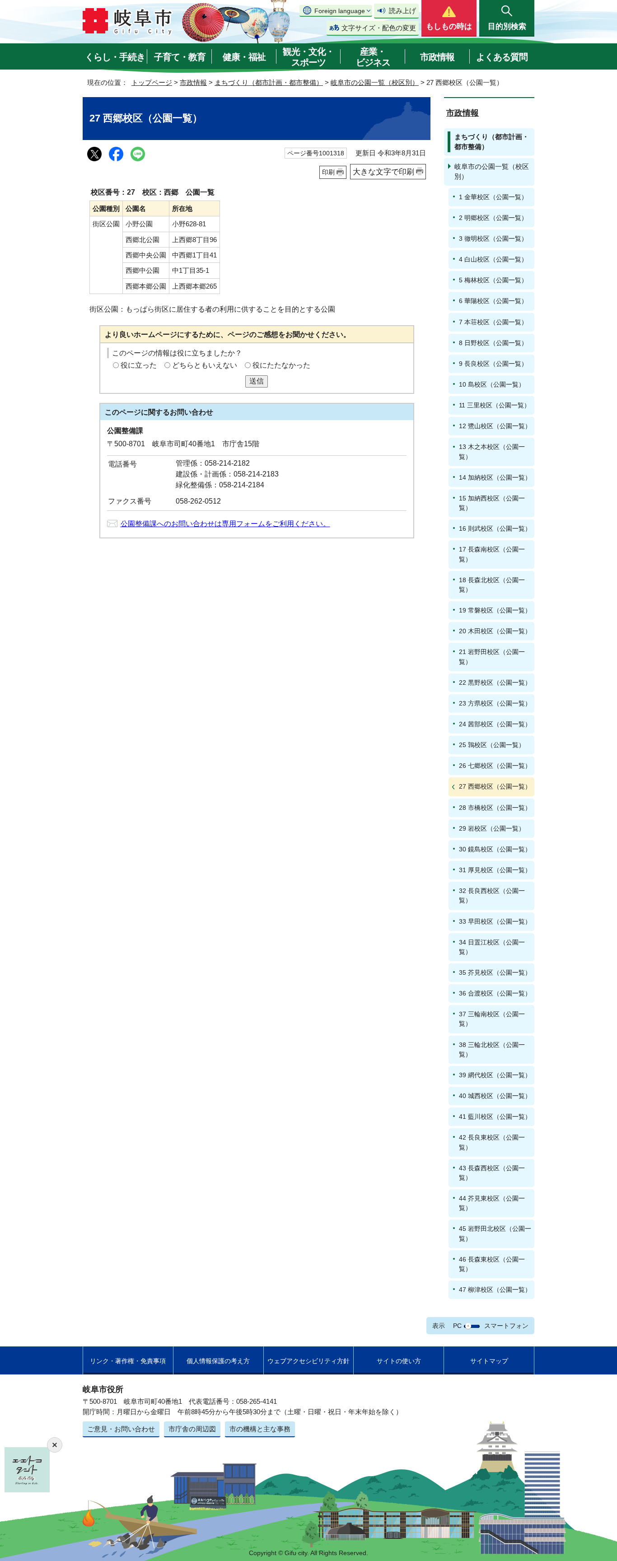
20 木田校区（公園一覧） (495, 631)
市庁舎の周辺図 (192, 1429)
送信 (256, 381)
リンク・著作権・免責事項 (128, 1361)
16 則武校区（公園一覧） (495, 528)
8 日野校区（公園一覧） (493, 342)
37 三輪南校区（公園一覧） (492, 1018)
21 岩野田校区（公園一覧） (492, 656)
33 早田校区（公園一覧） (495, 921)
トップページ (151, 82)
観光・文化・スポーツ (308, 57)
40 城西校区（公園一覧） (495, 1095)
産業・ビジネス (373, 57)
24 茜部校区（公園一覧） (495, 724)
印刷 (328, 172)
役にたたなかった (281, 365)
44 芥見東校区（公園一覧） (492, 1203)
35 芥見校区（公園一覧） (495, 972)
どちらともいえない (204, 365)
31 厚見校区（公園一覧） (495, 870)
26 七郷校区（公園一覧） (495, 765)
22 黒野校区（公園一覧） (495, 682)
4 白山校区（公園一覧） (493, 259)
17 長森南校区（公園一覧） (492, 554)
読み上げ (402, 10)
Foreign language (339, 10)
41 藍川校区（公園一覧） (495, 1116)
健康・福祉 (244, 57)
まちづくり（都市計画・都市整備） (269, 82)
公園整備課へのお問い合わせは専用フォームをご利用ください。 (225, 524)
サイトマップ (489, 1361)
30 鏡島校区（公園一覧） (495, 849)
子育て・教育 (180, 57)
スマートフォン (506, 1325)
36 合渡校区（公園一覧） (495, 993)
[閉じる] (54, 1445)
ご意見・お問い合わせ (121, 1429)
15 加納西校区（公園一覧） (492, 503)
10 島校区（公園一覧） (492, 384)
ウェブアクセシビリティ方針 (308, 1361)
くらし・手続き (115, 57)
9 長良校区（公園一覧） (493, 363)
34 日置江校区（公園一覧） (492, 947)
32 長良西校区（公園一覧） (492, 895)
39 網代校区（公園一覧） (495, 1075)
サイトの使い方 (399, 1361)
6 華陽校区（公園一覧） (493, 300)
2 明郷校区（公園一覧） (493, 217)
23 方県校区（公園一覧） (495, 703)
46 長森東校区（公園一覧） (492, 1264)
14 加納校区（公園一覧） (495, 477)
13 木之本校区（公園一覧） (492, 451)
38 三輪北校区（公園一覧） (492, 1049)
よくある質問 (502, 57)
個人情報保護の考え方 (218, 1361)
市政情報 (437, 57)
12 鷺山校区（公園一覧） (495, 426)
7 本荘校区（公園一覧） (493, 322)
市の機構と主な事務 (259, 1429)
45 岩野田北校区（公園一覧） (495, 1233)
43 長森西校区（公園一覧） (492, 1172)
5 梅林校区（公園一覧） (493, 280)
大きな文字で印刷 (383, 171)
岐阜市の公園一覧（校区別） (375, 82)
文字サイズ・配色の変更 (378, 28)
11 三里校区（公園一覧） (494, 405)
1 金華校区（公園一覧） (493, 197)
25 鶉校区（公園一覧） (492, 744)
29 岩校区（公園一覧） (492, 828)
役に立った (139, 365)
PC (457, 1325)
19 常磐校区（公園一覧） (495, 610)
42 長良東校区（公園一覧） (492, 1142)
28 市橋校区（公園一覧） (495, 807)
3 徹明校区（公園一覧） (493, 238)
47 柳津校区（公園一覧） (495, 1289)
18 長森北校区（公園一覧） (492, 584)
